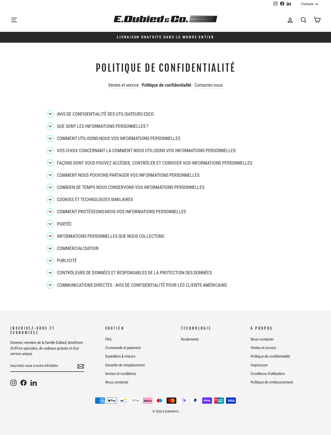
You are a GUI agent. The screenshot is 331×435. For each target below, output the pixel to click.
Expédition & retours (120, 356)
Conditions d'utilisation (268, 373)
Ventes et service (123, 85)
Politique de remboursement (272, 382)
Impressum (259, 365)
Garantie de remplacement (125, 365)
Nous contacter (117, 382)
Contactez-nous (208, 85)
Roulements (190, 339)
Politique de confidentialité (270, 356)
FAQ (108, 339)
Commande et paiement (123, 347)
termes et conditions (120, 373)
